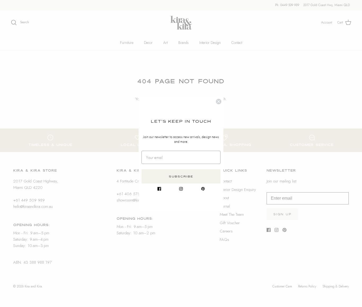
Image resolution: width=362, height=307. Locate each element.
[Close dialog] (218, 101)
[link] (159, 188)
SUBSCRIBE (181, 176)
